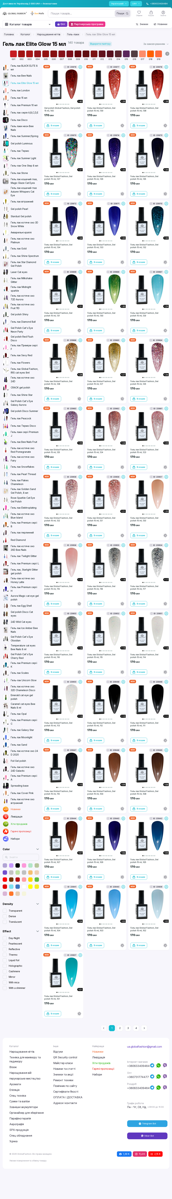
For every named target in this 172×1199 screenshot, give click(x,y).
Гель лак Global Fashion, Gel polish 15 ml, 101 (58, 997)
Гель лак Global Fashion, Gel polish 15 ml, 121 (101, 519)
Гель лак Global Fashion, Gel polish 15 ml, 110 (58, 792)
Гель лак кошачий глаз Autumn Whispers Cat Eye (24, 191)
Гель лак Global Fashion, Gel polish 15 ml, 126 (144, 382)
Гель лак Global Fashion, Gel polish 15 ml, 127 (101, 382)
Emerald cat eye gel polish (22, 697)
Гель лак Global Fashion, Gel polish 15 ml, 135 (144, 177)
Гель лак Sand (19, 744)
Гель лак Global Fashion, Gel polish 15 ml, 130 (101, 314)
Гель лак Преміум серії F (24, 347)
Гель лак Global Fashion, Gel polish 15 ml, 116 (58, 656)
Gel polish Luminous (22, 143)
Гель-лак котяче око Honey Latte (23, 580)
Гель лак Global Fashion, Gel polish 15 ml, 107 (58, 860)
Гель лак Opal (19, 713)
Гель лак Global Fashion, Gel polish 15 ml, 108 (144, 792)
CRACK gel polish (20, 387)
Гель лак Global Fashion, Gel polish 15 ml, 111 (144, 724)
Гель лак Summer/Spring (24, 136)
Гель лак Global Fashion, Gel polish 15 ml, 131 (58, 314)
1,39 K (126, 1154)
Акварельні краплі (21, 232)
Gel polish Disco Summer (24, 411)
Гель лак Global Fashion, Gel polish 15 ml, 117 (144, 587)
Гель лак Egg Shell (21, 605)
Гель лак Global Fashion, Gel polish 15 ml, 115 (101, 656)
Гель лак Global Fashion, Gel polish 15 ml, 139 (101, 109)
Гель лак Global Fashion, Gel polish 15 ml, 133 (101, 246)
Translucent (15, 921)
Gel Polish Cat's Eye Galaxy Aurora (22, 403)
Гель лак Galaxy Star (22, 729)
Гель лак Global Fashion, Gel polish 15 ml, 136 (101, 177)
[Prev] (104, 1028)
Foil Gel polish (18, 760)
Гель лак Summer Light (23, 158)
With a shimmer (17, 987)
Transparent (15, 910)
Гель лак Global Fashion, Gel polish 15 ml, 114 (144, 656)
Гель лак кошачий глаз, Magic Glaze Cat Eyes (24, 181)
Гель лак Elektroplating (23, 507)
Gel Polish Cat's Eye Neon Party (22, 329)
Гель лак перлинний (22, 532)
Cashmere (14, 971)
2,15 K (157, 1154)
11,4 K (142, 1154)
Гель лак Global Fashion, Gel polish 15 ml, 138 (144, 109)
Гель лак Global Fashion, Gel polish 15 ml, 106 (101, 860)
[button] (156, 44)
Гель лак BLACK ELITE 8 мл (24, 67)
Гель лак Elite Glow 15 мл (25, 83)
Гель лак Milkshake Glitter (21, 280)
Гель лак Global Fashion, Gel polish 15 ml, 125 (58, 451)
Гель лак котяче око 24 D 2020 (24, 752)
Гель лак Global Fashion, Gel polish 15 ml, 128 (58, 382)
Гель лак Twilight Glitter (24, 556)
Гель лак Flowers (20, 362)
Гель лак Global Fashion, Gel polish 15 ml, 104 (58, 929)
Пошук (120, 13)
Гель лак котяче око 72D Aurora (22, 297)
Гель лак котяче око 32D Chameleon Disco (23, 688)
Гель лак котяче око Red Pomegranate (22, 450)
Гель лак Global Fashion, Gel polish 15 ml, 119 (58, 587)
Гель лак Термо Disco (23, 425)
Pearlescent (15, 943)
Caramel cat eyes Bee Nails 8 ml (23, 705)
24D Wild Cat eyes (21, 621)
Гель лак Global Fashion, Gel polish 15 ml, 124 (101, 451)
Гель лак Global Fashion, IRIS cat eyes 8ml (24, 370)
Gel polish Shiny (19, 314)
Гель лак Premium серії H (24, 589)
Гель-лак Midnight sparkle (21, 289)
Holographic (15, 965)
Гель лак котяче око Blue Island (22, 515)
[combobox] (89, 13)
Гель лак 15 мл (19, 97)
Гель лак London (20, 90)
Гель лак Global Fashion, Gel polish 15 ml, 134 (58, 246)
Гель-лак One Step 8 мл (24, 165)
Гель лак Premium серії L (25, 563)
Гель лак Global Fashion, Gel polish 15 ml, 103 (101, 929)
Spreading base (20, 785)
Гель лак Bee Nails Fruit (24, 441)
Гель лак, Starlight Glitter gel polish (24, 571)
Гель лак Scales (20, 672)
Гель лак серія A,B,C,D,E (24, 112)
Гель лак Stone (19, 173)
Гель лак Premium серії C (24, 722)
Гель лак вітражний (22, 201)
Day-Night (14, 938)
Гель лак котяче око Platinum (22, 240)
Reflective (14, 949)
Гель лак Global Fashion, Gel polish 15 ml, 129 (144, 314)
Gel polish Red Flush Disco (22, 338)
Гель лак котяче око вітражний (22, 801)
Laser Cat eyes (19, 272)
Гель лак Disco (19, 120)
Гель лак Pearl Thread (23, 474)
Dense (12, 916)
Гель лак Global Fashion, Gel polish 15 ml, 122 (58, 519)
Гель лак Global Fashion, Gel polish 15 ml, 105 (144, 860)
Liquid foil (14, 960)
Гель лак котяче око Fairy (22, 458)
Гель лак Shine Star (22, 394)
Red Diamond (18, 539)
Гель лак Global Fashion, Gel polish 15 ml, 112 (101, 724)
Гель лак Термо (20, 150)
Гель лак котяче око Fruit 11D (22, 306)
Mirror (12, 976)
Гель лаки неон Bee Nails (22, 128)
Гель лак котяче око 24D (22, 379)
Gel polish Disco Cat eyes (22, 613)
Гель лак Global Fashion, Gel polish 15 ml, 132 (144, 246)
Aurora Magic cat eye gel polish (25, 597)
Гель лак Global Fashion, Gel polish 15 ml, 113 (58, 724)
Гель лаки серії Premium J (24, 434)
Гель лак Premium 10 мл (24, 105)
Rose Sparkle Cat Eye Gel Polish (23, 499)
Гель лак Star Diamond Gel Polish (23, 264)
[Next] (144, 1028)
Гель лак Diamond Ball (23, 321)
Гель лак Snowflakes (22, 466)
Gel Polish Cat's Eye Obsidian (22, 638)
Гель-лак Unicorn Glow (23, 680)
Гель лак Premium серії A (24, 777)
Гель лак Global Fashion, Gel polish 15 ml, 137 (58, 177)
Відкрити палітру (100, 43)
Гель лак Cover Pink (22, 793)
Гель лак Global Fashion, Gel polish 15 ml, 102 (144, 929)
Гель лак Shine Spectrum (25, 255)
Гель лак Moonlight (21, 737)
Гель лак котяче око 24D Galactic (22, 769)
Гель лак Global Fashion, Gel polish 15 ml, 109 (101, 792)
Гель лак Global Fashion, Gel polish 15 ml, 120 (144, 519)
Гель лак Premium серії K (24, 665)
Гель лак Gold (19, 248)
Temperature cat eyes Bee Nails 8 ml (23, 647)
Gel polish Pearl (19, 208)
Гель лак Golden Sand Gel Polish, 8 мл (23, 491)
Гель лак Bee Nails (21, 75)
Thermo (13, 954)
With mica (14, 982)
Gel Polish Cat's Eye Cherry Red (22, 656)
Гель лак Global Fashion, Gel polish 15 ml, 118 (101, 587)
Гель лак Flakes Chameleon (20, 482)
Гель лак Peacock (21, 418)
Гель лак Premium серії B (24, 524)
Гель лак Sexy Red (21, 355)
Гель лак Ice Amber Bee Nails (24, 630)
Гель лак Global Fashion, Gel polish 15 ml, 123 (144, 451)
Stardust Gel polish (21, 216)
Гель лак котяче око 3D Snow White (24, 224)
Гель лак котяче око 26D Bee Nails (22, 548)
